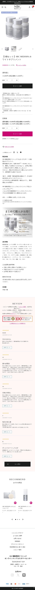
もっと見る (17, 464)
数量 (3, 80)
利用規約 (17, 541)
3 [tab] (19, 519)
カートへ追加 (18, 86)
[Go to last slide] (2, 49)
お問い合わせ (17, 538)
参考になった (7, 347)
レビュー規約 (22, 306)
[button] (7, 49)
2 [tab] (17, 519)
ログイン (13, 313)
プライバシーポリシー (17, 544)
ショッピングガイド (17, 533)
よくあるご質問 (17, 536)
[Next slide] (33, 49)
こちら (16, 138)
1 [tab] (15, 519)
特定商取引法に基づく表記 (17, 547)
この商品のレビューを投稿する (17, 323)
